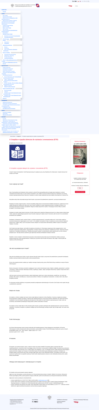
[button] (87, 1)
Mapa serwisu (59, 402)
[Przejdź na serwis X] (34, 401)
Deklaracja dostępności (61, 401)
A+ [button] (83, 1)
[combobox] (81, 6)
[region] (49, 402)
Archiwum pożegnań (80, 191)
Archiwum (80, 166)
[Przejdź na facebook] (32, 401)
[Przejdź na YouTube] (36, 401)
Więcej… (80, 188)
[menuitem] (4, 10)
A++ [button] (85, 1)
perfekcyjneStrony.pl (65, 408)
